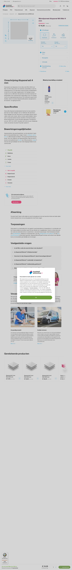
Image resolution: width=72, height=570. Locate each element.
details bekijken (34, 288)
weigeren (26, 288)
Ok (36, 297)
